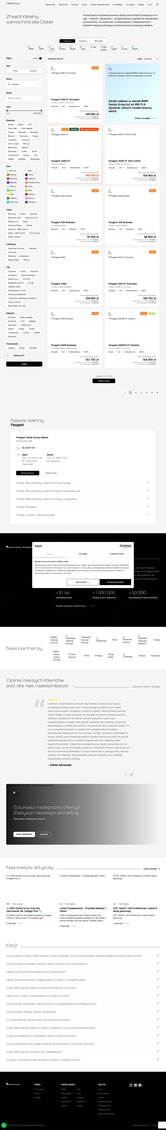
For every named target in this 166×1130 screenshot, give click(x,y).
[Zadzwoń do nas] (4, 1125)
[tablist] (83, 41)
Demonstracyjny (28, 275)
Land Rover (66, 1101)
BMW (63, 1089)
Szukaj (24, 364)
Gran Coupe (13, 144)
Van (35, 155)
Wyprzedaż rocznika (17, 306)
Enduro (26, 155)
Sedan (20, 124)
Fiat (78, 1089)
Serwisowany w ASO (17, 290)
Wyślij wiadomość (24, 834)
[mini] (41, 48)
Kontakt (141, 5)
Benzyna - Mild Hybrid (17, 229)
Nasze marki (50, 5)
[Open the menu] (157, 4)
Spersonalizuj (81, 582)
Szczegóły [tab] (83, 554)
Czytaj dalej (11, 923)
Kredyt (22, 348)
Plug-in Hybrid (14, 237)
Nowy (23, 271)
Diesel (22, 214)
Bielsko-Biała (13, 260)
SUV (30, 124)
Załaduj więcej (104, 381)
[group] (83, 48)
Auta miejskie (26, 128)
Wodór (29, 225)
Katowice (33, 248)
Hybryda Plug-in (15, 225)
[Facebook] (140, 1085)
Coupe (11, 132)
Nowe (15, 71)
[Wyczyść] (40, 84)
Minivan (11, 136)
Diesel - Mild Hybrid (16, 233)
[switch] (9, 355)
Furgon (35, 136)
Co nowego (130, 5)
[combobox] (25, 84)
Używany (12, 271)
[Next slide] (131, 774)
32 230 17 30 (28, 448)
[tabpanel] (83, 48)
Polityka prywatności (140, 1125)
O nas (149, 5)
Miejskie (32, 321)
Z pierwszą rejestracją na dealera (22, 298)
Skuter (34, 151)
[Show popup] (40, 98)
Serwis (84, 5)
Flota (100, 1089)
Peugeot (80, 1097)
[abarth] (135, 48)
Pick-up (26, 144)
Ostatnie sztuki (14, 287)
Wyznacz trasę (51, 473)
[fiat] (93, 48)
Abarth (80, 1105)
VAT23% (26, 279)
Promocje (74, 5)
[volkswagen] (62, 48)
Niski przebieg (26, 317)
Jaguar (64, 1105)
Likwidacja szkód (105, 1101)
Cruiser (24, 151)
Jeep (79, 1093)
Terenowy (23, 136)
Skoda (64, 1097)
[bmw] (31, 48)
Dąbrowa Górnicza (16, 248)
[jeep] (83, 48)
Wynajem (33, 348)
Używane (33, 71)
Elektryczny (13, 221)
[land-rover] (51, 48)
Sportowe (12, 325)
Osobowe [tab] (67, 41)
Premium (12, 317)
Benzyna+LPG (31, 218)
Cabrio (11, 329)
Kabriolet (22, 132)
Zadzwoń (44, 834)
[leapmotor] (114, 48)
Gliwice (26, 260)
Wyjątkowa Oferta (15, 283)
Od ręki (31, 283)
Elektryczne (26, 325)
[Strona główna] (13, 4)
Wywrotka (12, 147)
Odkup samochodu (106, 1114)
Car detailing (103, 1093)
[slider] (7, 111)
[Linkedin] (135, 1085)
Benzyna (12, 214)
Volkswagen (66, 1093)
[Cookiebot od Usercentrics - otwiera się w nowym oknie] (121, 546)
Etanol (25, 221)
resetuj (35, 58)
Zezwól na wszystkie (115, 582)
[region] (83, 736)
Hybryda (33, 214)
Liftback (24, 147)
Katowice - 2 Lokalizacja (18, 256)
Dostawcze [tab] (83, 41)
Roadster (22, 159)
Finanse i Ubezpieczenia (100, 5)
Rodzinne (12, 321)
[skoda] (72, 48)
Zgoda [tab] (49, 554)
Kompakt (34, 132)
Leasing (11, 348)
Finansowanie (104, 1109)
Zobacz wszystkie (150, 869)
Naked (11, 159)
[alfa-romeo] (103, 48)
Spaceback (35, 159)
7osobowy (12, 275)
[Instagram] (131, 1085)
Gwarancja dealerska (17, 294)
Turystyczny (13, 155)
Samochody (63, 5)
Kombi (10, 124)
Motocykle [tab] (99, 41)
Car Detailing (117, 5)
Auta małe (12, 128)
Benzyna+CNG (14, 218)
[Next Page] (157, 392)
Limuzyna (25, 140)
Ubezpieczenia (104, 1105)
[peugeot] (124, 48)
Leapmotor (81, 1101)
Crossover (12, 140)
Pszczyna (12, 252)
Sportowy (12, 151)
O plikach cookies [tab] (117, 554)
